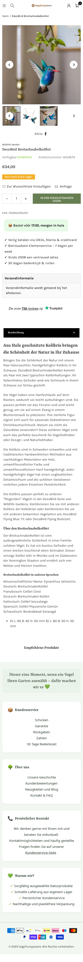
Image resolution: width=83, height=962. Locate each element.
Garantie (41, 726)
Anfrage (65, 186)
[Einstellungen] (69, 6)
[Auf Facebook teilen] (45, 133)
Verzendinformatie (19, 278)
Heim (5, 16)
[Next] (73, 65)
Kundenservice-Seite (40, 852)
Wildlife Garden (11, 144)
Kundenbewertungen (41, 783)
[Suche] (12, 6)
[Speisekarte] (4, 6)
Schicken (41, 720)
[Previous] (9, 65)
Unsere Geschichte (41, 777)
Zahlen (41, 738)
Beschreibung (16, 332)
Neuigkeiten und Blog (41, 789)
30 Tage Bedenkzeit (41, 744)
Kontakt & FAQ (41, 795)
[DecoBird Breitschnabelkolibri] (30, 116)
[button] (77, 6)
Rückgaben (41, 732)
